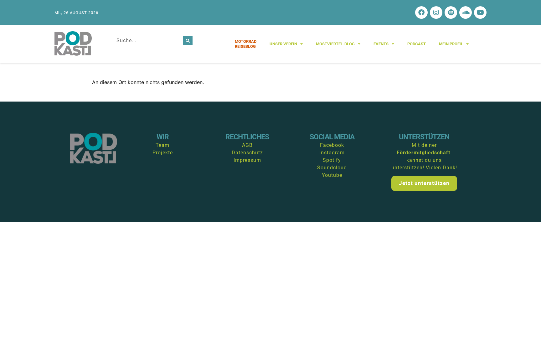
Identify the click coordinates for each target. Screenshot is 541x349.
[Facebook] (421, 12)
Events (381, 44)
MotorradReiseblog (245, 44)
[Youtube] (480, 12)
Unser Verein (283, 44)
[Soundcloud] (465, 12)
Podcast (416, 44)
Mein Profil (451, 44)
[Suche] (188, 40)
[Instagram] (436, 12)
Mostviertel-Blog (335, 44)
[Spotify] (451, 12)
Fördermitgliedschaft (423, 153)
